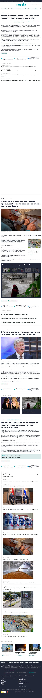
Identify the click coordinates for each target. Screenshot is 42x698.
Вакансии (22, 662)
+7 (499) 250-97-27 (7, 673)
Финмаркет (31, 1)
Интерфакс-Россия (24, 1)
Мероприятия (36, 662)
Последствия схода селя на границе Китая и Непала (17, 265)
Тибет (9, 300)
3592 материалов (5, 655)
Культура (20, 8)
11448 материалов (18, 655)
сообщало (19, 259)
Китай (6, 300)
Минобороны (4, 461)
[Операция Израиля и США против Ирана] (7, 651)
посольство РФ (14, 300)
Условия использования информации (21, 691)
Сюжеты (33, 8)
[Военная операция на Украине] (20, 651)
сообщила (5, 101)
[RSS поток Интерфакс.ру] (24, 686)
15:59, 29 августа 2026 (9, 329)
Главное (2, 8)
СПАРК (2, 680)
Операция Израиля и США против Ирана (6, 653)
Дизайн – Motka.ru (32, 691)
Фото (36, 8)
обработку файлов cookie (13, 670)
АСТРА (2, 684)
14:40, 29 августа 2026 (8, 198)
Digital (26, 8)
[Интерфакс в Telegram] (21, 686)
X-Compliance (3, 681)
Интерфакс (21, 4)
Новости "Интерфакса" (22, 679)
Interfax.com (18, 1)
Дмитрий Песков (4, 383)
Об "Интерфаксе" (12, 1)
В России (6, 8)
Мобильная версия (4, 1)
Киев (8, 461)
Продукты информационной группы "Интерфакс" (17, 676)
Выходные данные (18, 692)
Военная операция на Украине (14, 419)
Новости (29, 8)
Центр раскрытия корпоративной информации (24, 683)
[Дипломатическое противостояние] (34, 651)
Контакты (3, 662)
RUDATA (20, 681)
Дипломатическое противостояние (33, 653)
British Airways (4, 53)
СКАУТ (2, 682)
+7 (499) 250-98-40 (31, 672)
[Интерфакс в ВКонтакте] (22, 686)
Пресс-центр (16, 662)
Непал (2, 300)
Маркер (2, 683)
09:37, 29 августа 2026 (25, 419)
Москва (23, 8)
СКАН (19, 680)
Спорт (17, 8)
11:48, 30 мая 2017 (7, 12)
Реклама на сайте (28, 662)
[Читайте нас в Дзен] (19, 686)
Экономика (13, 8)
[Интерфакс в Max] (26, 686)
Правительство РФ (5, 142)
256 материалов (32, 655)
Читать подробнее (34, 253)
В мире (9, 8)
